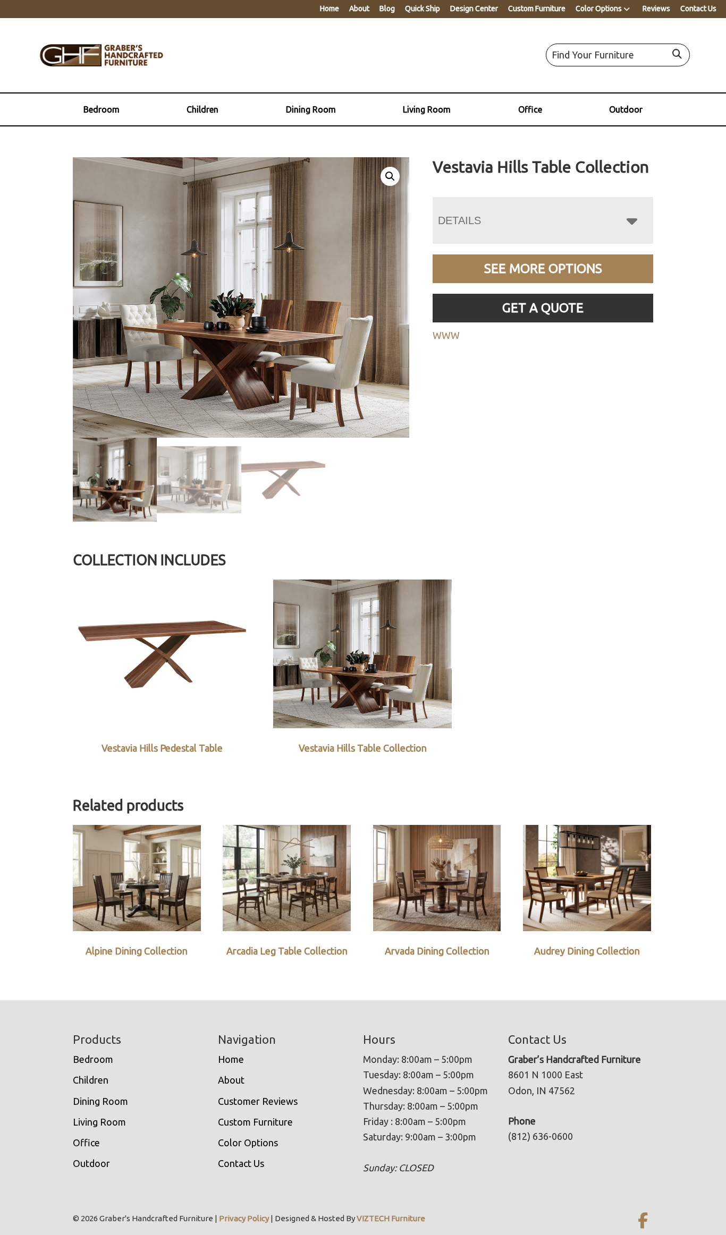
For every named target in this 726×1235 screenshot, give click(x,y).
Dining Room (311, 109)
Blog (387, 8)
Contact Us (698, 8)
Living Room (427, 109)
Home (329, 8)
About (359, 8)
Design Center (474, 8)
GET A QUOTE (543, 308)
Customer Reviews (258, 1101)
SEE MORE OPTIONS (543, 268)
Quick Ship (422, 8)
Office (530, 109)
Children (202, 109)
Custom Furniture (536, 8)
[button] (390, 176)
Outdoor (626, 109)
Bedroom (101, 109)
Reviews (656, 8)
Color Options (599, 8)
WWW (446, 335)
